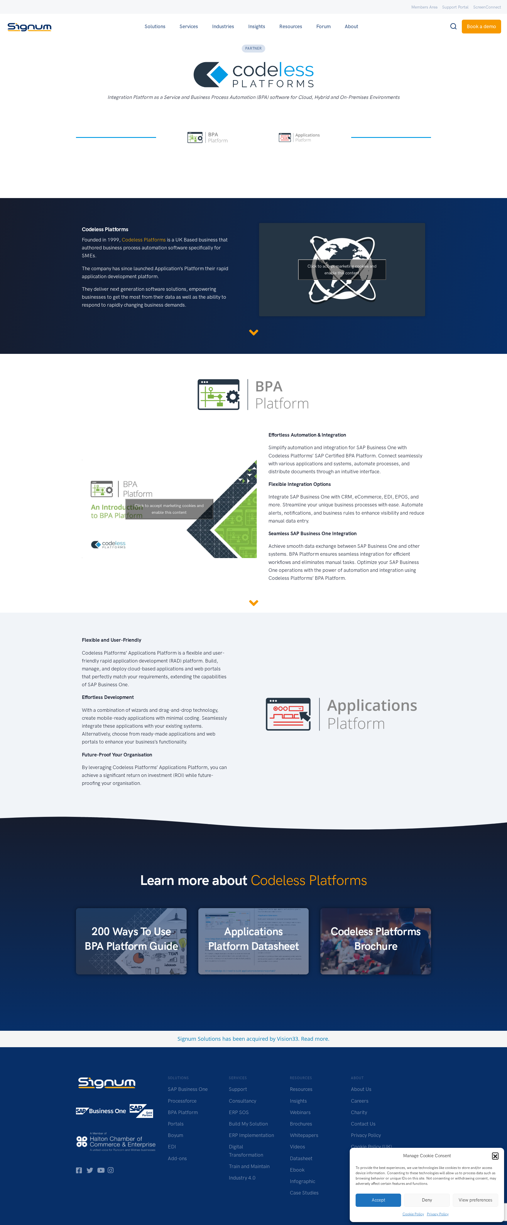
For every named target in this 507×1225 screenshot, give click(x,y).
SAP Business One (188, 1089)
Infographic (302, 1181)
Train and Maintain (249, 1166)
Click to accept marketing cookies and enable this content (341, 270)
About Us (361, 1089)
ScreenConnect (487, 7)
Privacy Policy (438, 1214)
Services (189, 26)
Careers (360, 1101)
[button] (495, 1156)
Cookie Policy (413, 1214)
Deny (427, 1200)
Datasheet (301, 1158)
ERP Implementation (251, 1135)
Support (238, 1089)
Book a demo (481, 26)
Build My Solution (248, 1124)
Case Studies (304, 1193)
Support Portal (455, 7)
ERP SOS (239, 1112)
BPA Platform (183, 1112)
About (351, 26)
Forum (323, 26)
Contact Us (363, 1124)
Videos (297, 1147)
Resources (290, 26)
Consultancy (242, 1101)
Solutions (155, 26)
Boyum (175, 1135)
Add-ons (177, 1158)
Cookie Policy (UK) (371, 1147)
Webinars (300, 1112)
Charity (359, 1112)
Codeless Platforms (144, 240)
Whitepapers (304, 1135)
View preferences (475, 1200)
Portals (176, 1124)
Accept (378, 1200)
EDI (172, 1147)
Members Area (424, 7)
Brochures (301, 1124)
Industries (223, 26)
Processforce (182, 1101)
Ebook (297, 1170)
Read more (314, 1038)
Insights (256, 26)
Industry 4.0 (242, 1178)
